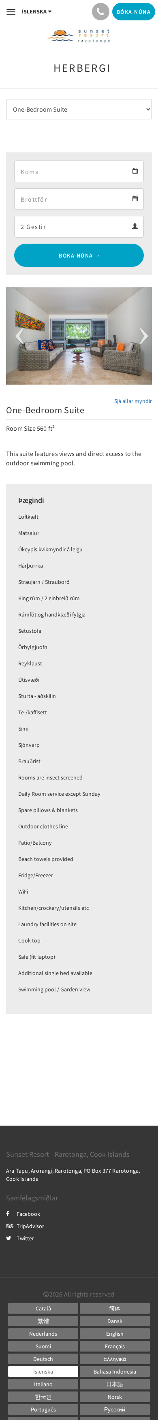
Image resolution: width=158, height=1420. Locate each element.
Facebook (28, 1213)
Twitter (25, 1238)
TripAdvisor (30, 1226)
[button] (17, 336)
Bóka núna (76, 255)
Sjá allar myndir (133, 401)
